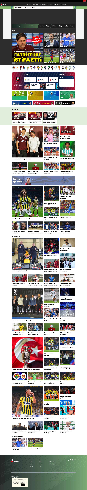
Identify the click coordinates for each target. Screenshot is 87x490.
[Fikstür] (51, 95)
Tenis (37, 4)
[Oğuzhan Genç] (65, 103)
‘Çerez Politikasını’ (22, 482)
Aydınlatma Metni (52, 461)
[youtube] (75, 460)
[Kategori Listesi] (85, 4)
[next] (42, 48)
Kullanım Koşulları (52, 464)
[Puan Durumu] (19, 95)
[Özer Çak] (22, 103)
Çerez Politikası (51, 463)
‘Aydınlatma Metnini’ (16, 483)
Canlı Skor (54, 4)
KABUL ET (23, 485)
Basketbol (33, 4)
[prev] (13, 117)
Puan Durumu (46, 4)
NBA (43, 4)
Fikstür (51, 4)
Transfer (26, 4)
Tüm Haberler (63, 4)
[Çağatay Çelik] (43, 103)
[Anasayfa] (15, 463)
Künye (40, 466)
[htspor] (3, 4)
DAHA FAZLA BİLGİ (16, 485)
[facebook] (68, 460)
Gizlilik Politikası (51, 459)
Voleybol (39, 4)
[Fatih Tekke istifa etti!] (27, 48)
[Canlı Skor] (35, 95)
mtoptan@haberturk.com (37, 181)
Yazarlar (58, 4)
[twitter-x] (70, 460)
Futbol (30, 4)
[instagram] (73, 460)
